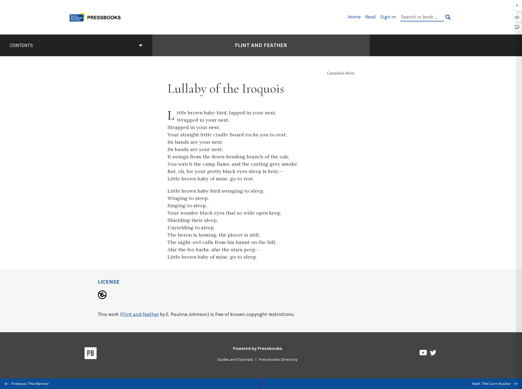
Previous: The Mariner (29, 383)
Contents (21, 45)
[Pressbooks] (91, 354)
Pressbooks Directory (278, 359)
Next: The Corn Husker (492, 383)
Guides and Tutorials (235, 359)
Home (354, 17)
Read (370, 17)
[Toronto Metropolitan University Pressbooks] (97, 16)
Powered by (257, 348)
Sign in (388, 17)
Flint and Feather (261, 45)
